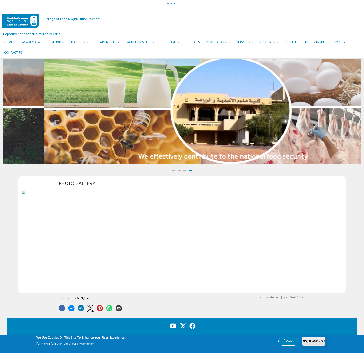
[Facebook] (62, 307)
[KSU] (20, 19)
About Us (78, 43)
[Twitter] (90, 307)
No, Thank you (314, 341)
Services (243, 43)
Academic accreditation (42, 43)
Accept (288, 341)
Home (9, 43)
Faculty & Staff (139, 43)
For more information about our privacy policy (65, 344)
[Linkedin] (81, 307)
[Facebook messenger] (71, 307)
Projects (193, 43)
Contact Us (13, 53)
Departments (105, 43)
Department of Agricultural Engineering (31, 34)
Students (267, 43)
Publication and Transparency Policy (314, 43)
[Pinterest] (100, 307)
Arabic (171, 4)
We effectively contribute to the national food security (182, 157)
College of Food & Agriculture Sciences (72, 19)
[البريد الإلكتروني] (119, 307)
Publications (217, 43)
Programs (169, 43)
